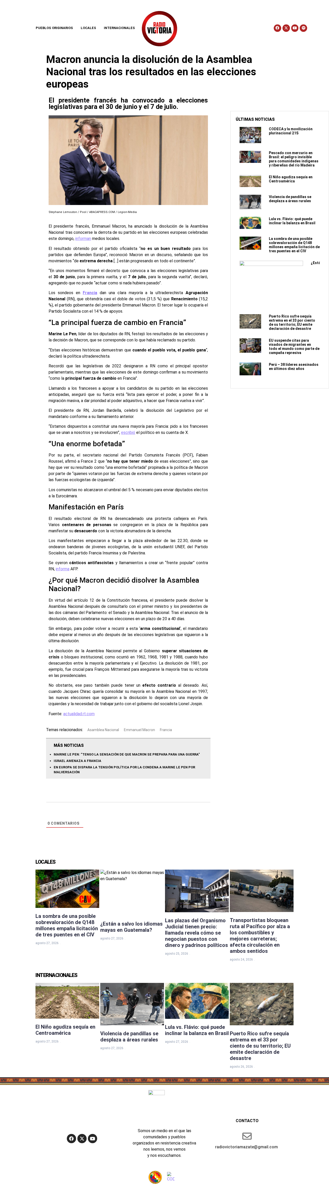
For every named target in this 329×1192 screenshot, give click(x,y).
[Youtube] (295, 28)
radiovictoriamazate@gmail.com (246, 1146)
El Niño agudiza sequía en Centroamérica (291, 179)
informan (83, 238)
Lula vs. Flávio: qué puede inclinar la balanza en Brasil (292, 221)
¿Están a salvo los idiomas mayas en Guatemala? (131, 927)
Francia (90, 292)
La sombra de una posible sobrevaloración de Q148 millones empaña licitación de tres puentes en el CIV (294, 245)
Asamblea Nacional (103, 730)
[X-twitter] (286, 28)
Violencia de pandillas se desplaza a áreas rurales (290, 199)
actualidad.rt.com (79, 713)
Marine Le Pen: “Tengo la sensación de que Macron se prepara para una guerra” (127, 754)
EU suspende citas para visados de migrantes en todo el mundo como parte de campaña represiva (294, 346)
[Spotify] (303, 28)
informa (62, 568)
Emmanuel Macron (139, 730)
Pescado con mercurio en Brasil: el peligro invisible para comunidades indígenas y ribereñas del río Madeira (293, 159)
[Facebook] (277, 28)
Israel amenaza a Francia (77, 761)
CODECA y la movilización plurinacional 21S (291, 131)
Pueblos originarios (54, 28)
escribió (128, 432)
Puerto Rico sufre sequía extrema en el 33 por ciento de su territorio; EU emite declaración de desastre (292, 322)
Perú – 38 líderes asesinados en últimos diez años (293, 366)
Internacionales (119, 28)
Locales (88, 28)
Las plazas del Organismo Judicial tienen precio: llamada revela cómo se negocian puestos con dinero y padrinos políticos (196, 932)
